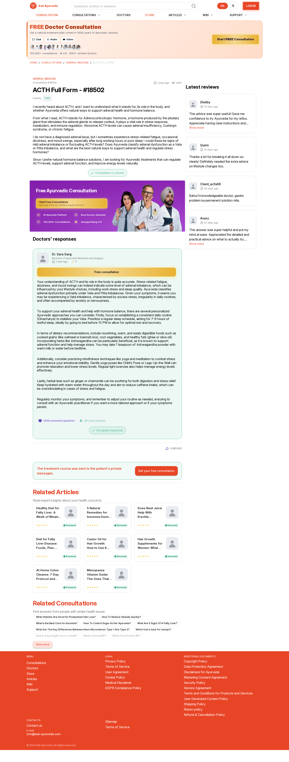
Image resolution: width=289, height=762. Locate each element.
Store (149, 15)
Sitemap (111, 721)
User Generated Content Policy (206, 699)
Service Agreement (197, 688)
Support (32, 689)
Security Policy (194, 683)
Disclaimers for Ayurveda (201, 672)
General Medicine (77, 62)
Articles (178, 15)
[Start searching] (194, 6)
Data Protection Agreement (203, 666)
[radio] (37, 525)
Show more (196, 127)
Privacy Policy (115, 661)
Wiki (209, 15)
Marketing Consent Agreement (205, 677)
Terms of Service (117, 666)
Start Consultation (235, 39)
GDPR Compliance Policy (123, 688)
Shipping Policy (195, 704)
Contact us (34, 725)
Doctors (124, 15)
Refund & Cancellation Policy (204, 715)
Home (33, 62)
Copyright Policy (195, 661)
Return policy (193, 709)
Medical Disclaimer (118, 683)
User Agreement (116, 672)
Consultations (87, 15)
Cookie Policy (115, 677)
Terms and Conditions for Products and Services (218, 693)
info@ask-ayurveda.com (43, 734)
